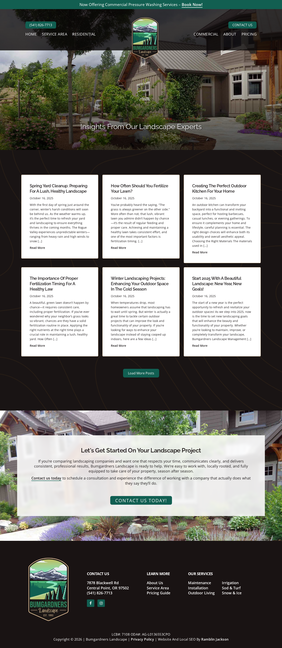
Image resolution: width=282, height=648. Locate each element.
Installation (198, 587)
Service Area (158, 587)
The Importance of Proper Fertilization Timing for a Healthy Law (54, 284)
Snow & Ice (232, 592)
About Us (155, 582)
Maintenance (199, 582)
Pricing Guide (158, 592)
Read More (37, 248)
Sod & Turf (231, 587)
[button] (141, 373)
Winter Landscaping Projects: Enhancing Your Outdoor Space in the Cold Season (139, 284)
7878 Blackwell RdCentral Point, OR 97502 (108, 585)
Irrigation (230, 582)
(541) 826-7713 (41, 25)
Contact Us (242, 25)
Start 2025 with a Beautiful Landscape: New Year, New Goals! (217, 284)
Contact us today (46, 478)
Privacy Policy (142, 639)
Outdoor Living (201, 592)
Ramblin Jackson (215, 639)
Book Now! (192, 4)
